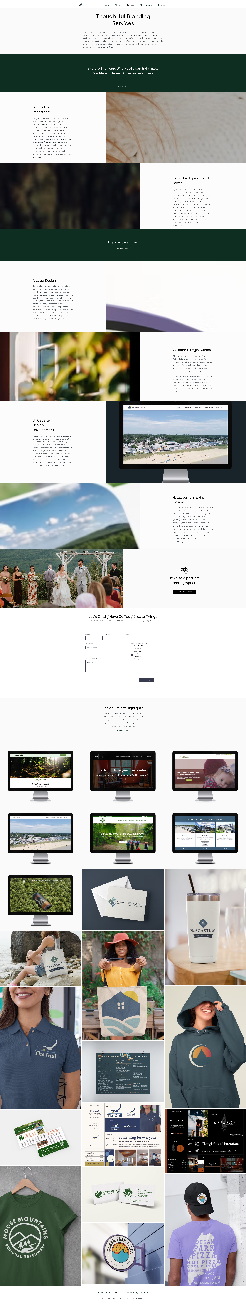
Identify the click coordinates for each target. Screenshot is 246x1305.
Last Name (108, 634)
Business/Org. (89, 643)
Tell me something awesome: (93, 658)
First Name (88, 634)
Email (127, 634)
